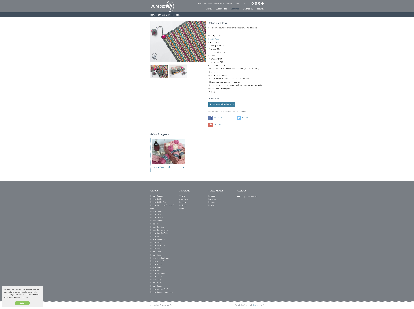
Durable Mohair (156, 264)
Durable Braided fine (158, 202)
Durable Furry (155, 249)
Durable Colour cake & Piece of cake (162, 206)
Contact (237, 3)
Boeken (260, 9)
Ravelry (211, 205)
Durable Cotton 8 (156, 221)
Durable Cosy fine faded (159, 233)
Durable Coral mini (157, 218)
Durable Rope (155, 267)
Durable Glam (155, 252)
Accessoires (221, 9)
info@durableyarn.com (249, 197)
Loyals (255, 305)
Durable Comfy (156, 211)
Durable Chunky (156, 286)
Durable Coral (213, 39)
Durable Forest (155, 243)
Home (200, 3)
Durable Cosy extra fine (159, 230)
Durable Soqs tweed (157, 274)
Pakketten (248, 9)
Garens (209, 9)
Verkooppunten (219, 3)
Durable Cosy (155, 224)
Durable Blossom (156, 196)
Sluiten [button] (22, 303)
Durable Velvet (155, 283)
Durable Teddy (155, 280)
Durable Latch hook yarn (159, 258)
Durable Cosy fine (157, 227)
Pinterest (217, 124)
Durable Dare (155, 236)
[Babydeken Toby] (159, 71)
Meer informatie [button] (22, 297)
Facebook (217, 117)
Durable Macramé (157, 261)
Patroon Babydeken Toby (223, 104)
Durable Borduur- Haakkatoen (161, 292)
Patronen (235, 9)
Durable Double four (157, 239)
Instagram (212, 199)
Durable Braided (156, 199)
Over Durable (208, 3)
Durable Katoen (156, 255)
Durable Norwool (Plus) (159, 289)
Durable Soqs (155, 270)
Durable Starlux (156, 277)
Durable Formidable (157, 246)
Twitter (245, 117)
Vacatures (229, 3)
